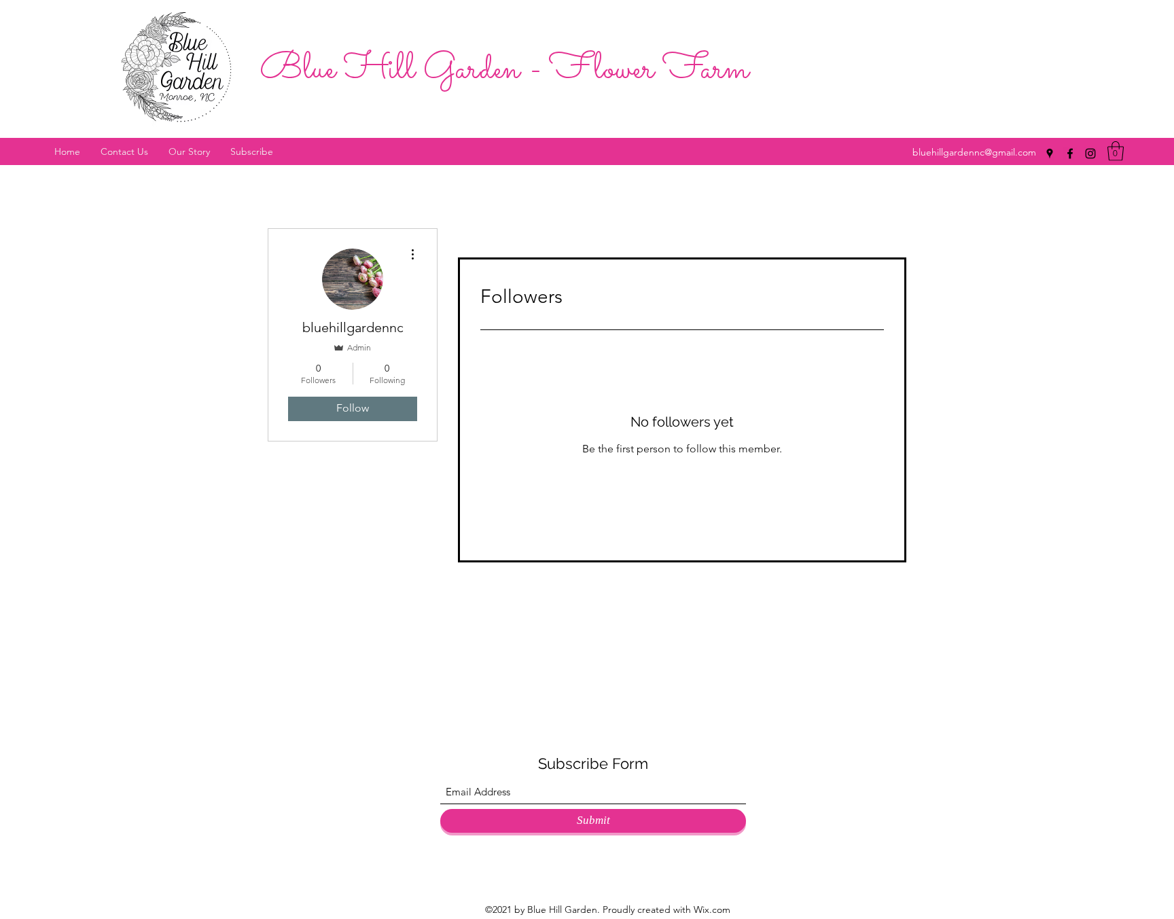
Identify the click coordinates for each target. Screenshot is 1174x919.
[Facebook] (1070, 153)
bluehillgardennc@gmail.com (974, 152)
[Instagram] (1090, 153)
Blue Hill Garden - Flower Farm (504, 70)
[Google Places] (1049, 153)
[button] (1115, 151)
